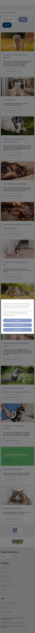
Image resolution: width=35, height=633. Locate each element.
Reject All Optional (17, 325)
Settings (17, 320)
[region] (17, 316)
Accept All (17, 329)
